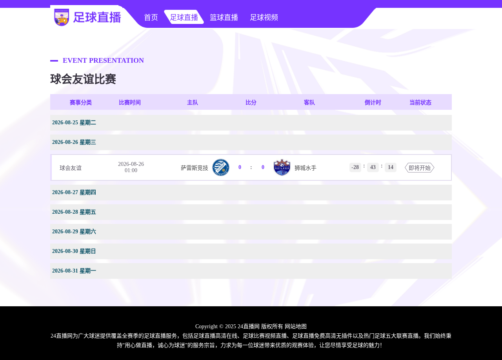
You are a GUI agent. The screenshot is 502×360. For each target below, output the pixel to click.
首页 (151, 18)
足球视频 (264, 18)
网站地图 (296, 326)
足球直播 (184, 18)
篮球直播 (224, 18)
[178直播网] (86, 26)
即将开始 (420, 168)
